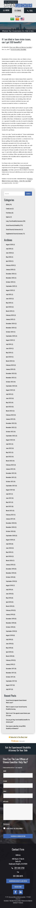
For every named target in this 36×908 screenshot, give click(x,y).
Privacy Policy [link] (17, 900)
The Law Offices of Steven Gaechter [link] (21, 47)
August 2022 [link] (9, 440)
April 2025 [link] (9, 307)
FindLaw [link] (21, 902)
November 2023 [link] (10, 377)
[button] (5, 9)
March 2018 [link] (9, 656)
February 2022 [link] (10, 465)
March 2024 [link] (9, 361)
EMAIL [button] (19, 10)
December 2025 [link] (10, 274)
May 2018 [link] (8, 648)
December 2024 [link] (10, 323)
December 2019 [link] (10, 569)
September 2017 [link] (10, 681)
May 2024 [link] (8, 352)
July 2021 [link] (8, 494)
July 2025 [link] (8, 294)
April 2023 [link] (9, 407)
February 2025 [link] (10, 315)
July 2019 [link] (8, 589)
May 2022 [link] (8, 452)
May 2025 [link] (8, 303)
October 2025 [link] (10, 282)
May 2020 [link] (8, 552)
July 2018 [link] (8, 639)
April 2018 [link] (8, 652)
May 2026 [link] (8, 257)
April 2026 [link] (9, 261)
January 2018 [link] (9, 664)
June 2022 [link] (9, 448)
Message (5, 801)
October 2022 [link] (10, 431)
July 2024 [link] (8, 344)
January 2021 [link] (9, 519)
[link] (18, 3)
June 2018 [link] (9, 644)
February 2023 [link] (10, 415)
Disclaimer (6, 824)
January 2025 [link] (9, 319)
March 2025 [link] (9, 311)
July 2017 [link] (8, 689)
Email (5, 791)
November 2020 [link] (10, 527)
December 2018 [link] (10, 619)
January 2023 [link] (9, 419)
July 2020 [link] (8, 544)
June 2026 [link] (9, 253)
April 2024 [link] (9, 357)
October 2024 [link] (10, 332)
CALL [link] (31, 10)
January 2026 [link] (9, 269)
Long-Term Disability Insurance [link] (14, 221)
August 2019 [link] (9, 585)
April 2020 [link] (9, 556)
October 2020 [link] (10, 531)
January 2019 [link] (9, 614)
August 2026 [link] (9, 244)
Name (4, 771)
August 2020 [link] (9, 540)
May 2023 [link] (8, 402)
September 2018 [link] (10, 631)
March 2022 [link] (9, 461)
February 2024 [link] (10, 365)
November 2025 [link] (10, 278)
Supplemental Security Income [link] (14, 234)
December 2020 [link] (10, 523)
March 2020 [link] (9, 560)
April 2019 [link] (8, 602)
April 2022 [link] (9, 456)
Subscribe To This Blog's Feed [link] (19, 737)
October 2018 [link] (9, 627)
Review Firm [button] (18, 887)
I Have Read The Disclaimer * (14, 828)
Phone (5, 781)
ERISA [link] (7, 204)
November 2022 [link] (10, 427)
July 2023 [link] (8, 394)
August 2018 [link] (9, 635)
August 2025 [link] (9, 290)
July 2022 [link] (8, 444)
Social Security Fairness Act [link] (13, 229)
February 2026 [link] (10, 265)
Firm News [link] (8, 213)
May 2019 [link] (8, 598)
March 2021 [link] (9, 510)
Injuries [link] (8, 217)
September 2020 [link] (10, 535)
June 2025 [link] (9, 298)
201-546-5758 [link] (19, 867)
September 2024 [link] (10, 336)
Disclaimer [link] (6, 900)
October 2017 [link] (9, 677)
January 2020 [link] (9, 565)
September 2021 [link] (10, 486)
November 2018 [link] (10, 623)
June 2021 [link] (9, 498)
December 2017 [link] (10, 668)
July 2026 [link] (8, 249)
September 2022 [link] (10, 436)
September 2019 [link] (10, 581)
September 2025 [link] (10, 286)
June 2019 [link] (9, 594)
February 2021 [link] (10, 515)
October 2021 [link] (9, 481)
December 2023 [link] (10, 373)
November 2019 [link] (10, 573)
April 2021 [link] (8, 506)
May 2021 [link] (8, 502)
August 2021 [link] (9, 490)
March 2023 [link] (9, 411)
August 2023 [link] (9, 390)
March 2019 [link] (9, 606)
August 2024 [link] (9, 340)
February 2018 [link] (10, 660)
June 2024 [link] (9, 348)
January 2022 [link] (9, 469)
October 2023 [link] (10, 382)
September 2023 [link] (10, 386)
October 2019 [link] (9, 577)
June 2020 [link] (9, 548)
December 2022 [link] (10, 423)
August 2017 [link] (9, 685)
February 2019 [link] (10, 610)
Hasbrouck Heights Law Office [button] (18, 881)
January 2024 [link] (9, 369)
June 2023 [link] (9, 398)
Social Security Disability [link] (18, 49)
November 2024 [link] (10, 328)
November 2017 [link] (10, 673)
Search (28, 194)
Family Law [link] (9, 209)
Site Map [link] (12, 900)
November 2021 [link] (10, 477)
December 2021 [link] (10, 473)
